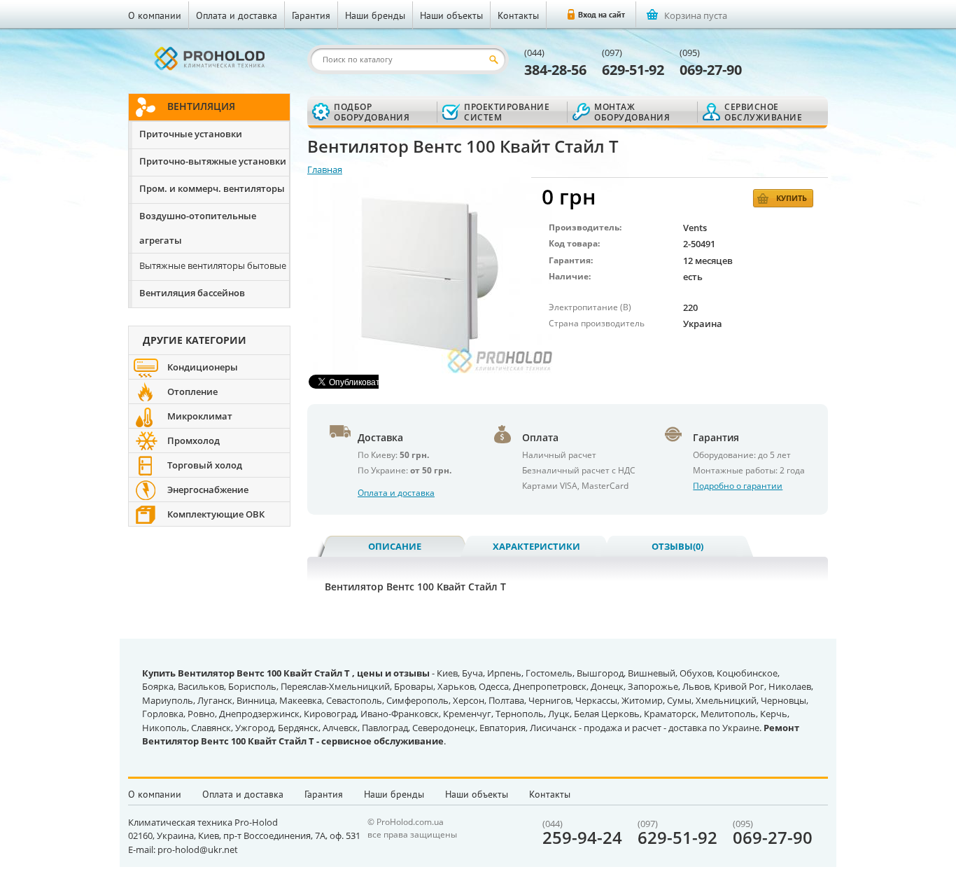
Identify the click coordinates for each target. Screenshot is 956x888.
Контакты (518, 15)
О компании (154, 15)
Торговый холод (204, 465)
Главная (324, 169)
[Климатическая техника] (209, 58)
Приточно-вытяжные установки (212, 161)
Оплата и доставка (236, 15)
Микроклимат (199, 416)
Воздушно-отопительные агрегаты (197, 228)
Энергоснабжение (207, 489)
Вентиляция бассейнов (192, 292)
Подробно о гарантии (737, 486)
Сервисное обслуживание (763, 112)
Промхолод (193, 440)
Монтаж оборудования (632, 112)
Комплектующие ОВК (216, 514)
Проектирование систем (506, 112)
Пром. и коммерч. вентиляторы (212, 188)
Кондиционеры (202, 367)
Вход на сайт (601, 14)
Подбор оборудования (371, 112)
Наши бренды (375, 15)
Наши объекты (451, 15)
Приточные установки (190, 133)
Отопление (192, 391)
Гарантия (311, 15)
